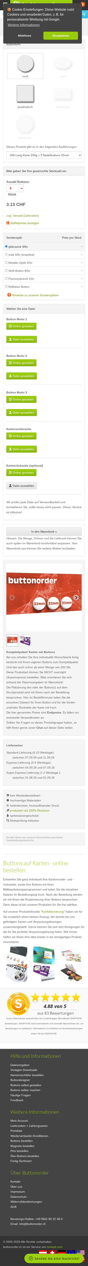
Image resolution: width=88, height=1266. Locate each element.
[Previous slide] (12, 597)
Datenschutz (18, 1196)
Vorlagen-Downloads (23, 1070)
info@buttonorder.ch (32, 1224)
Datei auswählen (23, 339)
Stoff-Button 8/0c (19, 270)
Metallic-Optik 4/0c (20, 262)
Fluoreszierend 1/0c (21, 278)
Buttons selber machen (25, 1090)
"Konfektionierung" (53, 911)
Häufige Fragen (20, 1095)
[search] (84, 14)
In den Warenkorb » (44, 531)
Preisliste (16, 1130)
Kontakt (15, 1181)
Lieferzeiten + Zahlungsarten (29, 1125)
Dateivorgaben (19, 1065)
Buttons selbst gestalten (25, 1085)
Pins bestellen (19, 1151)
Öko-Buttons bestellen (24, 1156)
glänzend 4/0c (18, 246)
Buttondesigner (20, 1080)
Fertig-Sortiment (21, 1161)
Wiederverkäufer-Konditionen (29, 1136)
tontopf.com (54, 1247)
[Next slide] (76, 597)
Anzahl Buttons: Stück (18, 188)
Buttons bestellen (21, 1140)
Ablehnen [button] (24, 35)
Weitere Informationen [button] (24, 25)
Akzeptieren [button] (60, 35)
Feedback (16, 1100)
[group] (12, 640)
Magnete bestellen (22, 1146)
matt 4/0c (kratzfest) (21, 254)
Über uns (16, 1186)
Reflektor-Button (18, 286)
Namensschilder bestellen (27, 1075)
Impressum (17, 1191)
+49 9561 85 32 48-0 (49, 1219)
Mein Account (19, 1120)
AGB (13, 1206)
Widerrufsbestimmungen (26, 1201)
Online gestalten (23, 326)
